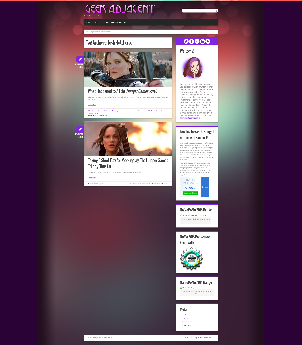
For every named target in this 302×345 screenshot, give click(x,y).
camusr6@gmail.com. (190, 118)
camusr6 (104, 115)
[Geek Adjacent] (120, 9)
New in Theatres (131, 111)
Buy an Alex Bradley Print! (114, 23)
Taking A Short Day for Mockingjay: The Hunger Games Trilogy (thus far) (128, 163)
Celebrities (144, 184)
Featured (102, 111)
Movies (122, 111)
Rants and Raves (154, 111)
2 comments (94, 184)
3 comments (94, 115)
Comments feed (187, 322)
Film (108, 111)
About (95, 23)
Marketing (114, 111)
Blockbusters (93, 111)
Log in (184, 315)
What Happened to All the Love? (122, 91)
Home (88, 22)
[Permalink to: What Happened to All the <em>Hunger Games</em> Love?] (128, 73)
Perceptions (143, 111)
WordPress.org (186, 325)
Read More (92, 105)
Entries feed (185, 318)
